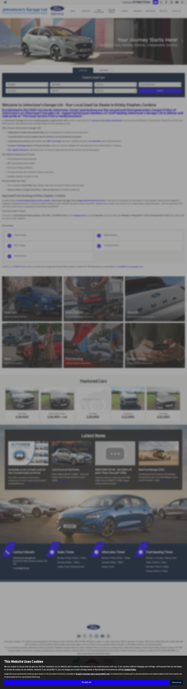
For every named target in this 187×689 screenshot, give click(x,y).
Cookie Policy (130, 669)
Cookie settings (176, 682)
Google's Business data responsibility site (93, 674)
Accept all (86, 682)
